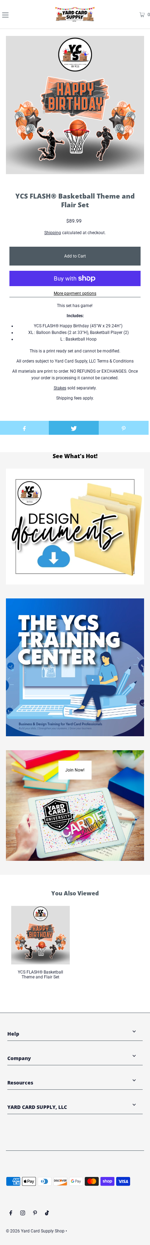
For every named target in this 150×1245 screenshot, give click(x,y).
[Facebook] (10, 1213)
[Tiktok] (47, 1213)
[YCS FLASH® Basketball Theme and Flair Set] (40, 935)
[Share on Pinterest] (124, 428)
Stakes (60, 388)
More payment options (75, 293)
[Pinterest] (35, 1213)
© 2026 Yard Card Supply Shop (35, 1231)
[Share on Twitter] (74, 428)
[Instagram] (22, 1213)
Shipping (52, 232)
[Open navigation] (16, 14)
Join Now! (74, 770)
